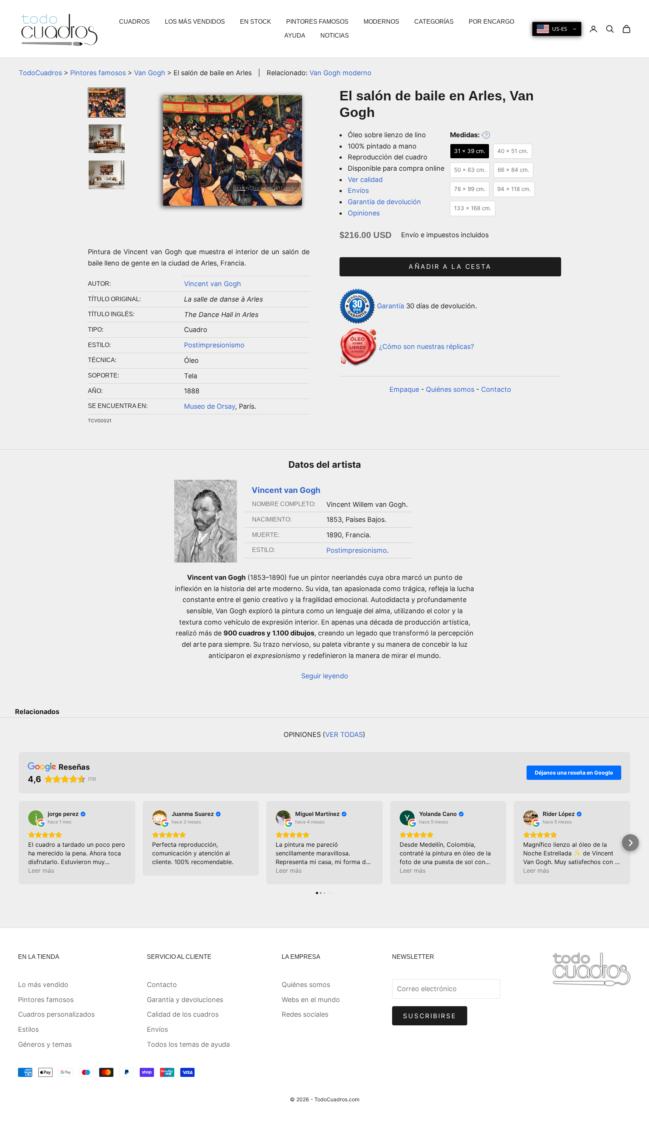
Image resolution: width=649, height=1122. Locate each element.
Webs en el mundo (311, 1000)
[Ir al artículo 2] (106, 139)
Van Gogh (149, 73)
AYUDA (294, 35)
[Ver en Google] (35, 817)
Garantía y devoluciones (185, 1000)
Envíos (358, 190)
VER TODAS (344, 734)
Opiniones (364, 213)
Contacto (496, 389)
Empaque (404, 389)
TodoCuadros (40, 73)
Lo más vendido (43, 985)
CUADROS (134, 21)
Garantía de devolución (384, 202)
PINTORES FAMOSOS (317, 21)
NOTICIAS (334, 35)
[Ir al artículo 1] (106, 103)
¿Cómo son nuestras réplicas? (426, 347)
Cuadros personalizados (56, 1014)
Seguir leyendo (324, 676)
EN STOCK (255, 21)
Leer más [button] (41, 870)
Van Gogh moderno (340, 73)
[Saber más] (485, 135)
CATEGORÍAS (434, 21)
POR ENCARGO (491, 21)
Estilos (28, 1029)
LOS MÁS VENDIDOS (195, 21)
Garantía (390, 306)
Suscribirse (430, 1016)
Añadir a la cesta (450, 266)
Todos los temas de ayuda (188, 1044)
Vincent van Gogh (212, 284)
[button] (19, 842)
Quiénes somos (450, 389)
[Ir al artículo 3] (106, 175)
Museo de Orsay (209, 406)
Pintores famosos (98, 73)
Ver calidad (365, 179)
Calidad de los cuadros (183, 1014)
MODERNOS (381, 21)
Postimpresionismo (214, 345)
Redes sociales (305, 1014)
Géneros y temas (45, 1044)
